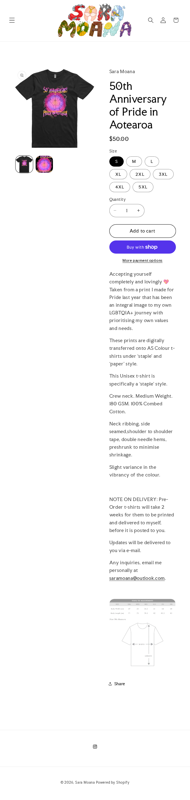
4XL (119, 186)
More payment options (142, 260)
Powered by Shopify (113, 782)
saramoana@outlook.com (137, 578)
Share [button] (119, 683)
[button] (12, 20)
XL (118, 174)
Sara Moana (85, 782)
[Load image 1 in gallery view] (24, 164)
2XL (140, 174)
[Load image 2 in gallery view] (44, 164)
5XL (143, 186)
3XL (163, 174)
